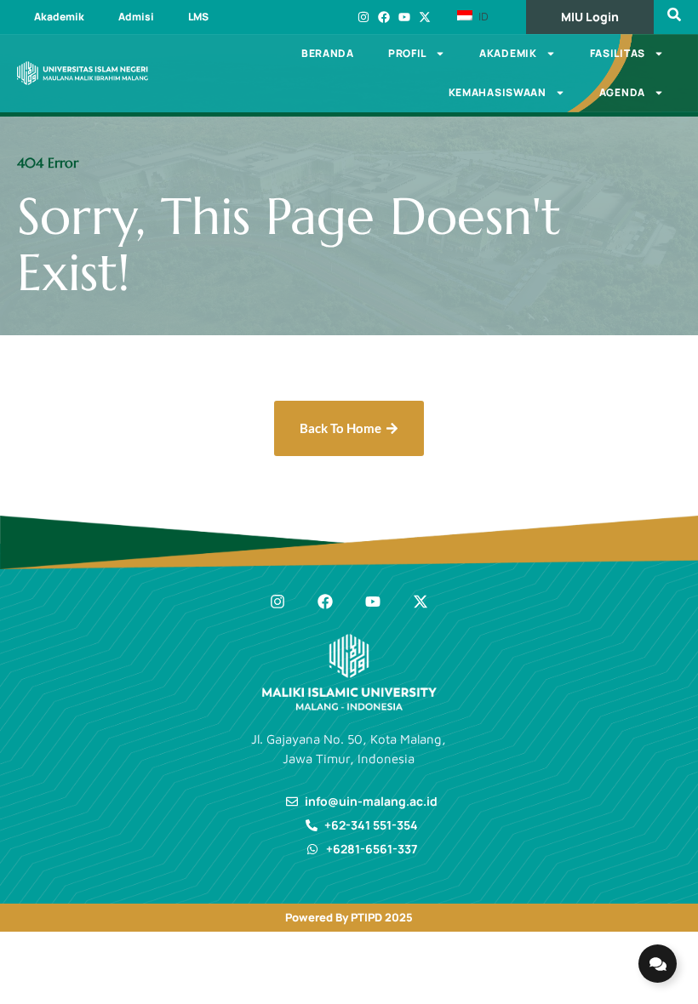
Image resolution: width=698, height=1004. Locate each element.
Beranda (327, 53)
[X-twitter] (425, 17)
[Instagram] (363, 17)
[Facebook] (384, 17)
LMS (198, 16)
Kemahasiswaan (497, 92)
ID (482, 16)
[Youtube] (404, 17)
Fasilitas (617, 53)
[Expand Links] (657, 963)
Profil (407, 53)
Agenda (622, 92)
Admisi (136, 16)
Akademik (59, 16)
